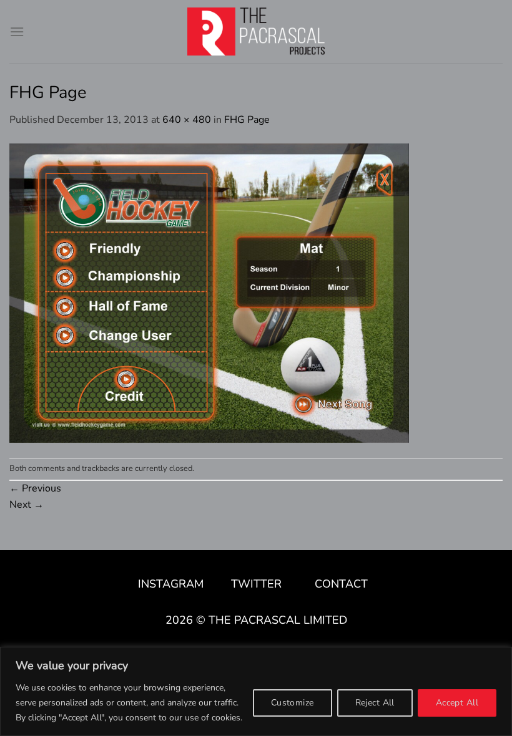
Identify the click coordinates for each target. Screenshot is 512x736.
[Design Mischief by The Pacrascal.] (256, 31)
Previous (35, 488)
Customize (292, 703)
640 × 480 (186, 120)
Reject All (375, 703)
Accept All (457, 703)
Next (26, 504)
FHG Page (247, 120)
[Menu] (16, 31)
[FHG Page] (209, 292)
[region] (256, 691)
